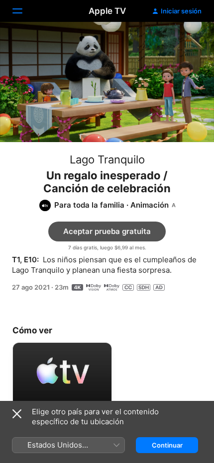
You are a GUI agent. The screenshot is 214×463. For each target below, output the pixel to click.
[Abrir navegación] (23, 11)
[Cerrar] (16, 413)
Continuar (167, 445)
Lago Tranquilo (107, 159)
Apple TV (107, 11)
